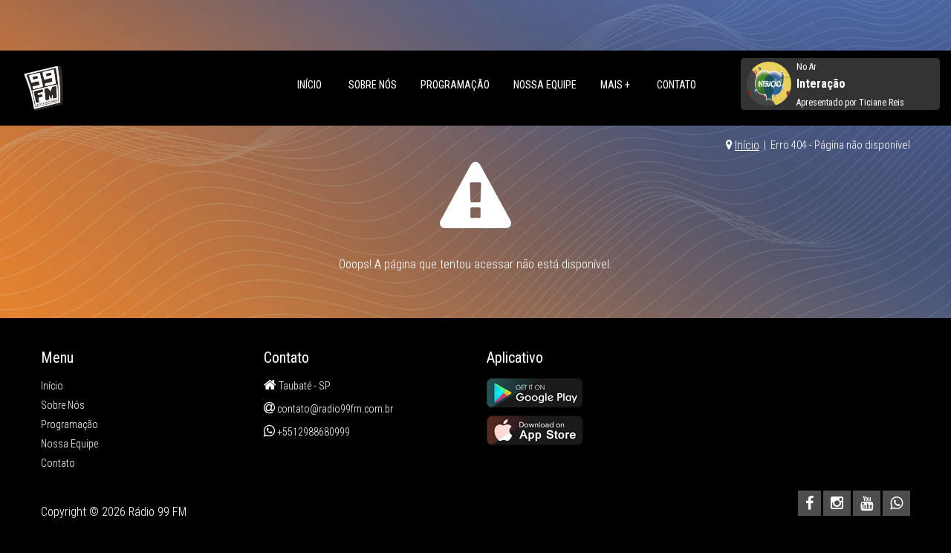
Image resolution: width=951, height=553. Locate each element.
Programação (455, 85)
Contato (676, 85)
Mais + (615, 85)
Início (309, 85)
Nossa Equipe (545, 85)
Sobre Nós (372, 85)
